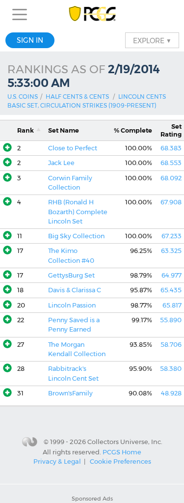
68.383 (171, 148)
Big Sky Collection (76, 236)
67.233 (171, 236)
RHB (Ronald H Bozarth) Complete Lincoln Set (77, 211)
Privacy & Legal (57, 461)
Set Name (63, 130)
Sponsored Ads (92, 498)
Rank (25, 130)
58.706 (171, 344)
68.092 (171, 178)
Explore (152, 40)
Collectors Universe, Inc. (124, 442)
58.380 (171, 368)
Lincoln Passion (72, 305)
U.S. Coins (22, 96)
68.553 (171, 163)
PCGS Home (122, 451)
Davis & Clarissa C (74, 290)
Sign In (30, 40)
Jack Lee (61, 163)
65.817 (172, 305)
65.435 (171, 290)
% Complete (133, 130)
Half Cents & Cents (77, 96)
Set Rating (171, 130)
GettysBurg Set (71, 275)
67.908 (171, 202)
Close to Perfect (72, 148)
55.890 (171, 320)
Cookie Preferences (120, 461)
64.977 (171, 275)
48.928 (171, 393)
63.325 (171, 250)
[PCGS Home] (92, 14)
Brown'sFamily (70, 393)
